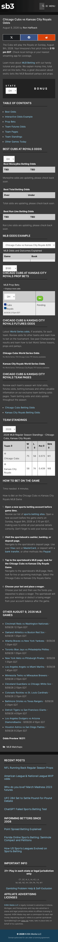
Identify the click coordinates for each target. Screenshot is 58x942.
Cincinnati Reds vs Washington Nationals (26, 623)
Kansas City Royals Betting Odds (22, 412)
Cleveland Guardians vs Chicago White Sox (28, 683)
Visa (12, 548)
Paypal (47, 551)
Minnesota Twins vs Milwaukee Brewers (26, 675)
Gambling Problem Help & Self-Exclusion (29, 888)
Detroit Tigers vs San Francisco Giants (25, 709)
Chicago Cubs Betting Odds (20, 407)
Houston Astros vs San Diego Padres (24, 727)
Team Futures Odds (15, 126)
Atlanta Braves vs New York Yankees (24, 640)
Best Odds (10, 111)
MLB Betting (28, 62)
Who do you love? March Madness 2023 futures (28, 788)
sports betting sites (34, 514)
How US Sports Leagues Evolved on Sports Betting (25, 850)
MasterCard (30, 548)
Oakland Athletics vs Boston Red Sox (24, 632)
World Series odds (20, 331)
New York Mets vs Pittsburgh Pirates (24, 658)
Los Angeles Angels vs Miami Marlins (24, 666)
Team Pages (11, 131)
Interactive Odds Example (19, 116)
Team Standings (13, 136)
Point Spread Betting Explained (22, 829)
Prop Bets (10, 121)
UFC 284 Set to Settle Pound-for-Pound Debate (28, 799)
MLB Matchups (14, 746)
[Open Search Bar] (41, 6)
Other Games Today (15, 141)
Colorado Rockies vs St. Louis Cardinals (26, 692)
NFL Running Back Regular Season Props (28, 767)
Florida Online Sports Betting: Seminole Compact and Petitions (27, 839)
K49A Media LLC (11, 905)
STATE (11, 85)
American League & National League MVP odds (28, 777)
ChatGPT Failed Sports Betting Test (25, 809)
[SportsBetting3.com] (7, 6)
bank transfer (12, 551)
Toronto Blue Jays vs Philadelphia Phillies (27, 649)
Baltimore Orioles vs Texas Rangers (24, 701)
